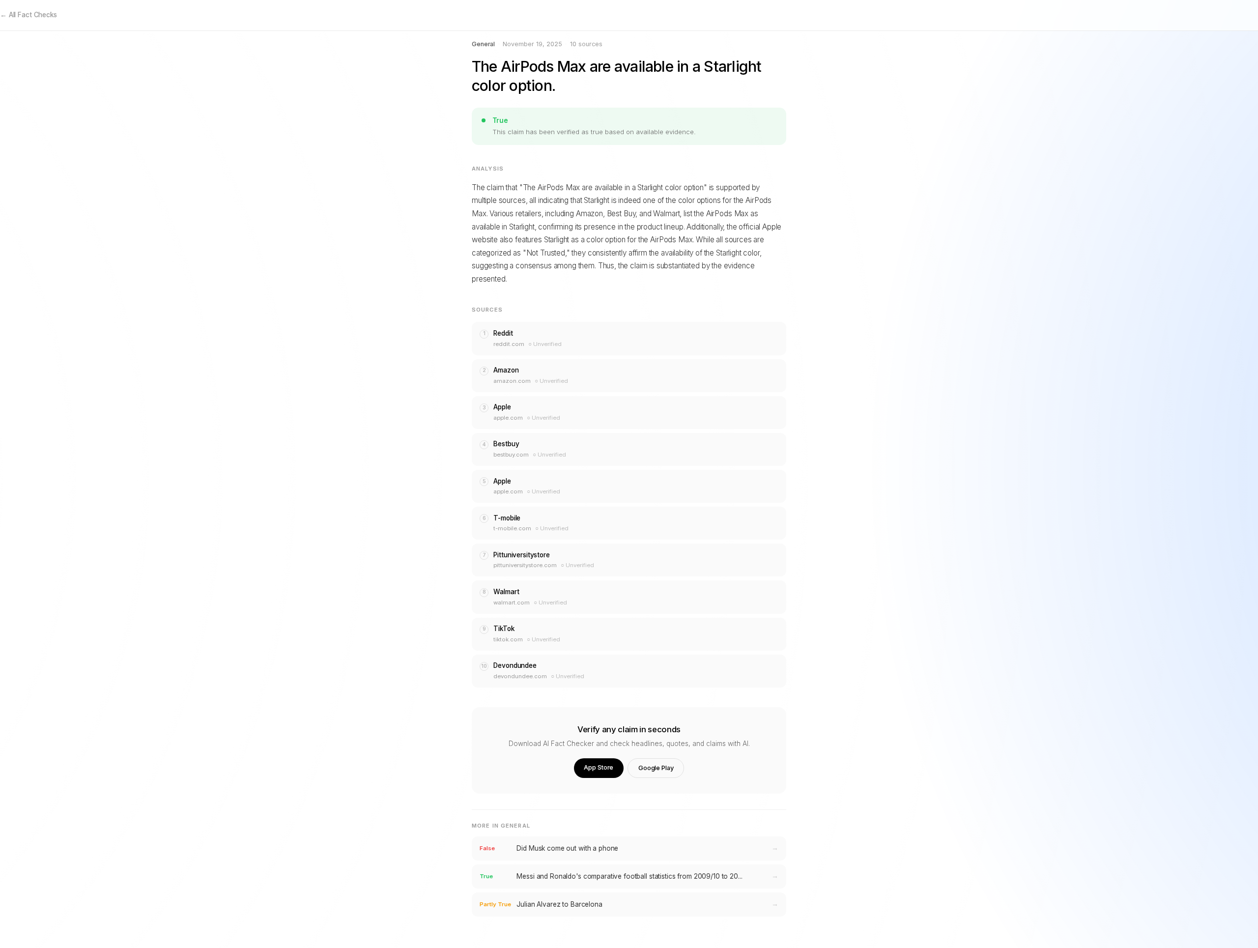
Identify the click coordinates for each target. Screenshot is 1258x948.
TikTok (503, 628)
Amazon (505, 370)
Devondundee (515, 665)
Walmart (506, 592)
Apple (502, 407)
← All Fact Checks (28, 15)
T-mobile (506, 518)
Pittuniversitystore (521, 555)
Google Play (656, 768)
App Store (598, 767)
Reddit (503, 333)
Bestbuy (506, 444)
